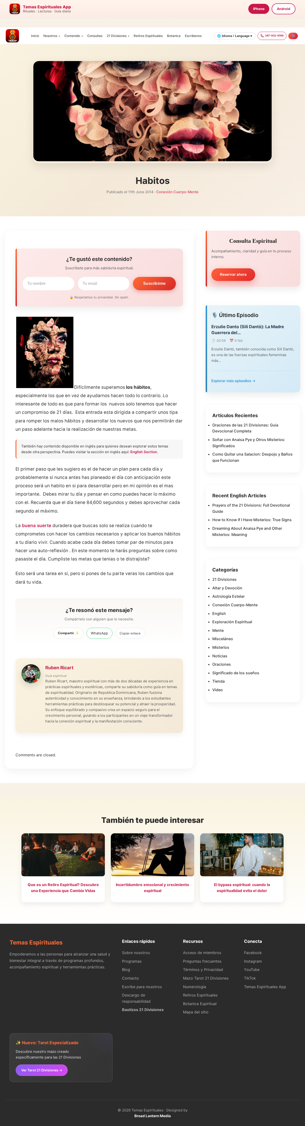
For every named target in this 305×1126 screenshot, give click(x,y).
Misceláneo (222, 638)
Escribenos (193, 36)
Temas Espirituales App (265, 986)
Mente (218, 630)
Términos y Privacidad (203, 969)
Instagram (253, 961)
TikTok (250, 978)
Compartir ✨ (68, 633)
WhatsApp (99, 633)
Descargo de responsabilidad (136, 998)
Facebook (253, 952)
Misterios (220, 647)
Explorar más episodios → (233, 381)
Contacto (130, 978)
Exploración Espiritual (232, 621)
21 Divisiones (117, 36)
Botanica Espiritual (200, 1003)
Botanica (174, 36)
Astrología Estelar (228, 596)
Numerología (194, 986)
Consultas (94, 36)
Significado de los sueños (235, 672)
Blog (126, 969)
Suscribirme (154, 283)
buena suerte (36, 525)
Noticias (219, 656)
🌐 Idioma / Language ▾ (234, 36)
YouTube (251, 969)
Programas (132, 961)
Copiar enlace (130, 633)
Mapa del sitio (195, 1012)
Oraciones (221, 664)
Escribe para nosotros (142, 986)
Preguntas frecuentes (202, 961)
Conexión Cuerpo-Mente (177, 192)
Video (217, 689)
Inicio (35, 36)
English (219, 613)
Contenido (72, 36)
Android (283, 9)
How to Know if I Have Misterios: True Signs (252, 519)
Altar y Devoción (227, 588)
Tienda (218, 681)
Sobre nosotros (136, 952)
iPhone (258, 9)
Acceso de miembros (202, 952)
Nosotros (50, 36)
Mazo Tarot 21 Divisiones (206, 978)
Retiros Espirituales (148, 36)
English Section (143, 452)
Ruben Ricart (59, 667)
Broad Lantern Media (152, 1116)
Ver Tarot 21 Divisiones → (41, 1070)
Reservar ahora (233, 274)
